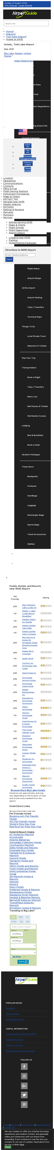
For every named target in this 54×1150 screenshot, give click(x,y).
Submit (9, 259)
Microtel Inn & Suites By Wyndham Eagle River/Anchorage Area (29, 642)
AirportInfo (27, 146)
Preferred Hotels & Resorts (24, 889)
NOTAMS (8, 207)
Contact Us (9, 1128)
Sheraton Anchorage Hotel (27, 738)
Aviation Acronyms (14, 1040)
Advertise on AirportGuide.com (20, 1051)
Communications (13, 183)
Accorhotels (16, 837)
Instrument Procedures (16, 194)
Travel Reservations (15, 1019)
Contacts (8, 186)
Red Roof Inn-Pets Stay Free (25, 826)
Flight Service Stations (15, 191)
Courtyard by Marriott (21, 845)
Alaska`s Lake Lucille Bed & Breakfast (28, 613)
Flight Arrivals (16, 227)
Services (7, 217)
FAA (6, 49)
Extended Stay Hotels (21, 850)
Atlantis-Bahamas (19, 840)
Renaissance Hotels (20, 892)
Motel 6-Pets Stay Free (22, 824)
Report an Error (43, 1125)
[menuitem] (28, 31)
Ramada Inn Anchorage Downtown (27, 700)
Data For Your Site (14, 1045)
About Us (15, 1125)
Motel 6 (13, 884)
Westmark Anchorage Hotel (27, 747)
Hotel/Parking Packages (22, 243)
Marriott (14, 882)
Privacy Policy (27, 1125)
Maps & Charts (11, 196)
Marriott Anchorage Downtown (27, 778)
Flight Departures (18, 230)
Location (8, 178)
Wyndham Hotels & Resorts (25, 908)
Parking (13, 240)
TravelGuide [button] (27, 169)
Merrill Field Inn (29, 673)
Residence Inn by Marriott (23, 895)
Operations (9, 181)
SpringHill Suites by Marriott (25, 900)
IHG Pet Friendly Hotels (22, 821)
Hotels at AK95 (14, 39)
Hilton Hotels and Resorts (23, 866)
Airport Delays (17, 233)
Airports (10, 34)
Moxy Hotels (16, 887)
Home (9, 31)
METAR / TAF (10, 199)
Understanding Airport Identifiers (21, 1034)
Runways (8, 215)
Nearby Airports (12, 204)
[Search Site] (12, 577)
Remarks (8, 212)
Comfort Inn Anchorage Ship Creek (29, 666)
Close (8, 1147)
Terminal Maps (13, 1014)
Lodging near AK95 (19, 237)
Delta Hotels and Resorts (23, 847)
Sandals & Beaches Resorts (24, 897)
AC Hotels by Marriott (21, 834)
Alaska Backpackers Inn (28, 692)
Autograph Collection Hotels (25, 842)
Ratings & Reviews (13, 209)
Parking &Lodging (28, 163)
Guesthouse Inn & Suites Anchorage (29, 724)
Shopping (10, 1008)
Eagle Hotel (27, 658)
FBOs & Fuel (10, 188)
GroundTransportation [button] (27, 157)
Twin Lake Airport (16, 36)
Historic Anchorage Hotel (27, 715)
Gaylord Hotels (17, 858)
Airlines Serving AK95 (20, 222)
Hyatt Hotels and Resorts (23, 868)
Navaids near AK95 (13, 201)
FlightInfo (27, 151)
